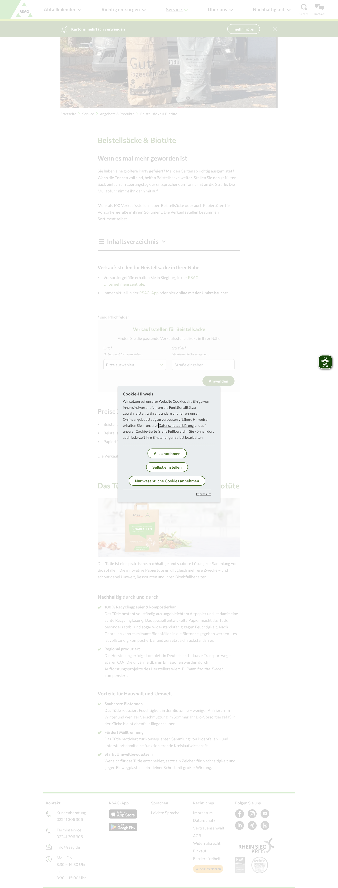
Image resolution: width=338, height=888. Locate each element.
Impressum (203, 494)
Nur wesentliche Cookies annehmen (167, 480)
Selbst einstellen (167, 467)
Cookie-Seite (146, 431)
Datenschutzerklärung (176, 425)
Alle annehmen (167, 453)
